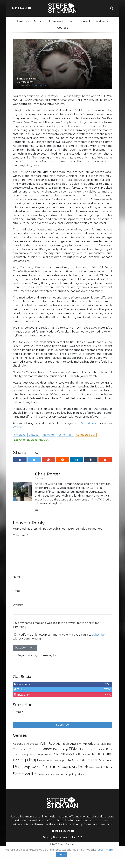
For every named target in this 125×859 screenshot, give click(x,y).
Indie (49, 760)
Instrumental (88, 760)
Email (17, 590)
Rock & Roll (94, 767)
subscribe (98, 634)
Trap (57, 775)
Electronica (85, 749)
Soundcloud (89, 423)
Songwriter (25, 774)
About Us (69, 837)
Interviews (56, 21)
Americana (91, 743)
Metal (108, 760)
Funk (87, 754)
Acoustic (19, 743)
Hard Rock (98, 754)
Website (18, 427)
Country (34, 749)
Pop (17, 766)
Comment (20, 535)
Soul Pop (49, 774)
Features (23, 21)
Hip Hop (29, 759)
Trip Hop (78, 774)
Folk (54, 754)
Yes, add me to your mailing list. (37, 655)
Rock (83, 766)
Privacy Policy (52, 837)
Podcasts (101, 21)
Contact (84, 21)
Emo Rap (34, 754)
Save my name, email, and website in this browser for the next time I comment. (57, 624)
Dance (46, 749)
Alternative (32, 744)
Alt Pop (47, 743)
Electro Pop (21, 754)
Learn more (105, 849)
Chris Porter (39, 85)
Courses (62, 27)
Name (17, 576)
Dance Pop (60, 749)
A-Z (80, 837)
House (42, 760)
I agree (61, 854)
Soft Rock (106, 767)
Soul (41, 774)
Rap (65, 767)
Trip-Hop (65, 774)
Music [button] (38, 21)
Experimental (45, 755)
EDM (73, 749)
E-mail (18, 711)
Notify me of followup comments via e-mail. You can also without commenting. (59, 636)
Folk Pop (65, 754)
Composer (20, 749)
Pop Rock (31, 767)
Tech (71, 21)
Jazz (101, 760)
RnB (73, 767)
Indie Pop (58, 760)
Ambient (76, 743)
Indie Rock (71, 760)
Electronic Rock (102, 749)
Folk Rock (78, 754)
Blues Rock (106, 744)
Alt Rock (62, 743)
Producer (51, 766)
